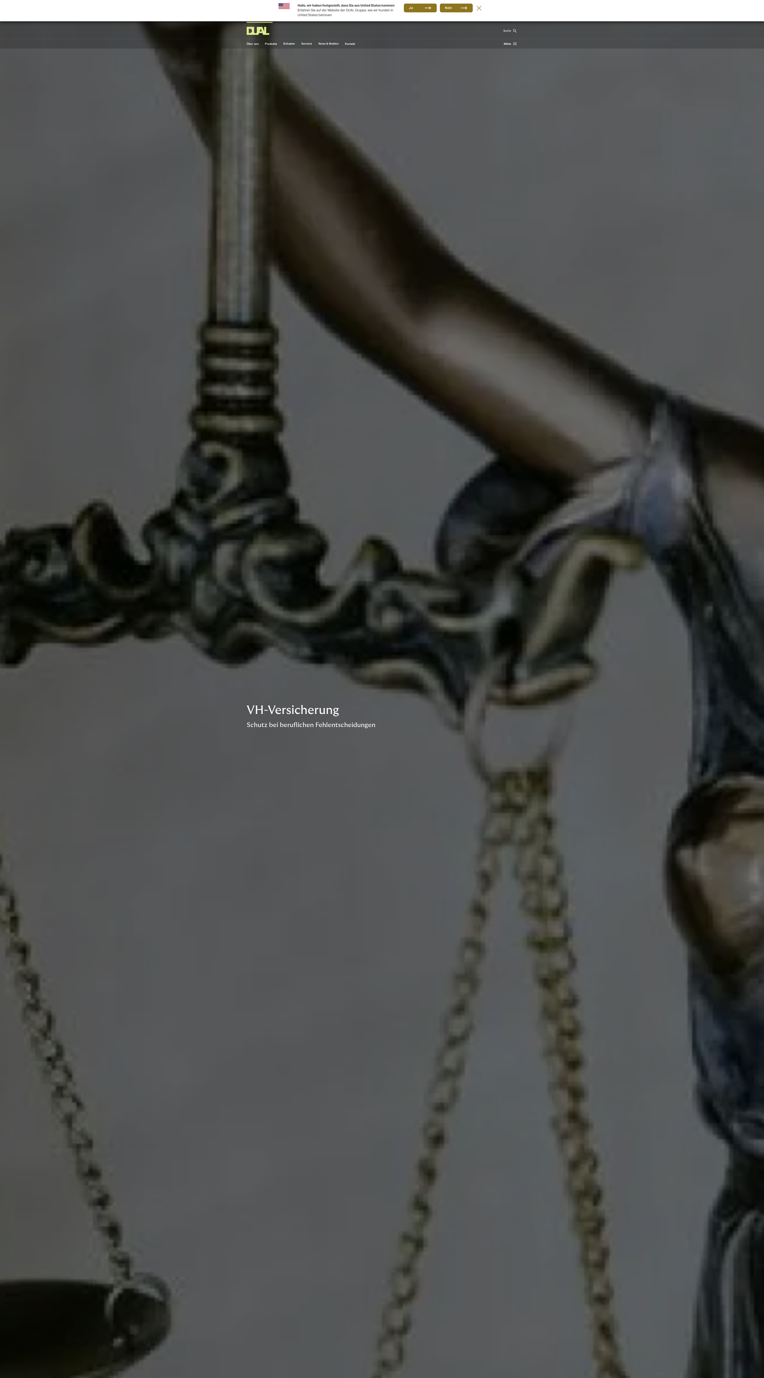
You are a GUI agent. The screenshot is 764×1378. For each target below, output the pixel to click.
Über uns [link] (253, 43)
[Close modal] (479, 8)
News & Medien (329, 43)
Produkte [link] (271, 43)
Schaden (289, 43)
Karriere (306, 43)
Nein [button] (448, 8)
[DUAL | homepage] (258, 31)
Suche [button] (507, 30)
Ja (411, 8)
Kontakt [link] (350, 43)
